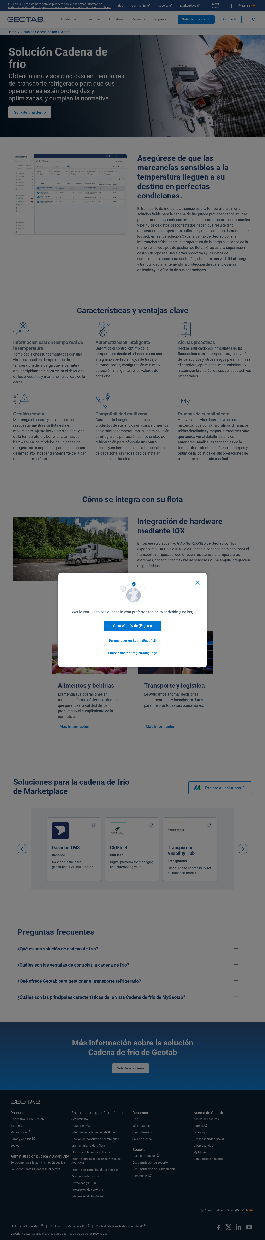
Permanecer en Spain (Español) (132, 641)
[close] (197, 583)
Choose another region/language (132, 653)
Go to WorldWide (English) (132, 626)
